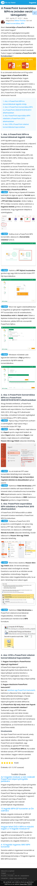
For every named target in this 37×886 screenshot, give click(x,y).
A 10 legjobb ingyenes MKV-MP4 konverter (15, 845)
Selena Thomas (20, 20)
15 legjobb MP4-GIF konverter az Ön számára (17, 809)
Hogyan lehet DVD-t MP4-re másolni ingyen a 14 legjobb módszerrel (17, 827)
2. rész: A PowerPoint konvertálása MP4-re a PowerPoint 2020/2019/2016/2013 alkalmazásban (18, 110)
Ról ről (17, 876)
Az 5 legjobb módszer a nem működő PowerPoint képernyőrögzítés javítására (18, 779)
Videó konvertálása (13, 23)
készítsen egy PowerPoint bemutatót (21, 690)
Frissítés (3, 876)
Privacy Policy (23, 884)
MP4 (22, 23)
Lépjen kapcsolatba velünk (18, 878)
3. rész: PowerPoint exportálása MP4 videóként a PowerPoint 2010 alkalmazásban (16, 118)
